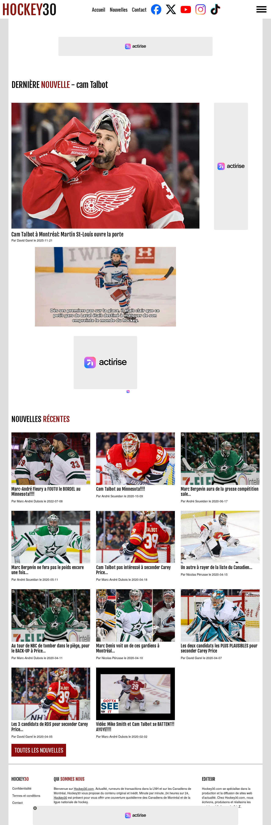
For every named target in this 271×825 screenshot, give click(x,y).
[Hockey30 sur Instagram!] (200, 9)
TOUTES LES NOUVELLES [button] (38, 750)
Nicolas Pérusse (197, 574)
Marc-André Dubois (30, 501)
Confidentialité (21, 788)
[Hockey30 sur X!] (170, 9)
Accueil (98, 9)
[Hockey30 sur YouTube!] (185, 9)
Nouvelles (118, 9)
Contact (139, 9)
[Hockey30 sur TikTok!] (215, 9)
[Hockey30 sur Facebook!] (156, 9)
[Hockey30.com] (29, 9)
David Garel (25, 240)
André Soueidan (112, 496)
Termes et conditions (26, 795)
